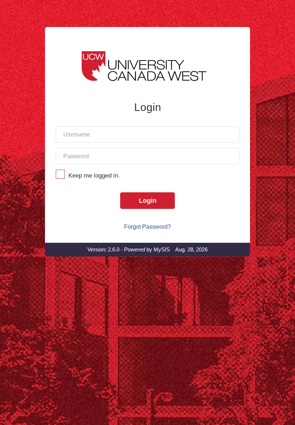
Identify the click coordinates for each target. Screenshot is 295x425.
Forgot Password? (147, 227)
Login (147, 200)
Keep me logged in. (94, 175)
